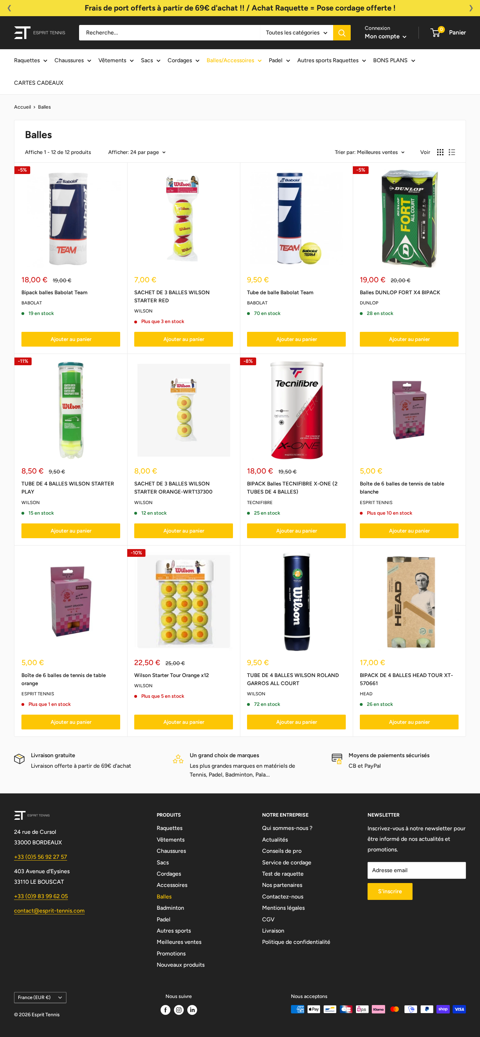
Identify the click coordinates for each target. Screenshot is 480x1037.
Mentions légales (283, 907)
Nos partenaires (282, 885)
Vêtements (112, 60)
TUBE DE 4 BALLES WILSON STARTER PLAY (67, 488)
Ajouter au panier (71, 339)
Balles (44, 107)
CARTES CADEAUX (38, 82)
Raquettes (27, 60)
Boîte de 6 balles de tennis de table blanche (402, 488)
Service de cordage (286, 862)
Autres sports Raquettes (327, 60)
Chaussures (69, 60)
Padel (276, 60)
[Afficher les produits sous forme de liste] (452, 152)
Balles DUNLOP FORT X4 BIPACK (400, 292)
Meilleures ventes (179, 942)
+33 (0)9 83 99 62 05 (41, 896)
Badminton (170, 907)
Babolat (31, 302)
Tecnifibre (260, 502)
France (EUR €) (34, 997)
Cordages (180, 60)
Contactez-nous (282, 896)
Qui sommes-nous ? (287, 828)
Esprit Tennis (376, 502)
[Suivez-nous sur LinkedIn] (192, 1010)
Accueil (22, 107)
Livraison (273, 930)
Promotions (171, 953)
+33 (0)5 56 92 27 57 (40, 857)
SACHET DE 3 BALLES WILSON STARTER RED (172, 296)
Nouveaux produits (181, 964)
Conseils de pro (281, 851)
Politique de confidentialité (296, 942)
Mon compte (383, 36)
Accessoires (172, 885)
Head (366, 693)
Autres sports (174, 930)
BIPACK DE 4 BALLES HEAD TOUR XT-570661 (406, 679)
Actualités (275, 839)
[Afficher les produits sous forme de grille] (440, 152)
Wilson (143, 311)
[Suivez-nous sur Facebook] (165, 1010)
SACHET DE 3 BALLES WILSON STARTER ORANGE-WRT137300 (173, 488)
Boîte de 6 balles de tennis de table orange (63, 679)
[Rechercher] (342, 32)
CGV (268, 919)
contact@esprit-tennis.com (49, 910)
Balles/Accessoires (230, 60)
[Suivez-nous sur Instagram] (179, 1010)
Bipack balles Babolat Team (54, 292)
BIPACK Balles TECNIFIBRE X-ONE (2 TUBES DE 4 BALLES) (292, 488)
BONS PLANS (390, 60)
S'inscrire (390, 891)
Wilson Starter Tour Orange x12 (171, 675)
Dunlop (369, 302)
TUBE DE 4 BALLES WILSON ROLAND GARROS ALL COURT (293, 679)
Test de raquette (283, 873)
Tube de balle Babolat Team (280, 292)
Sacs (147, 60)
